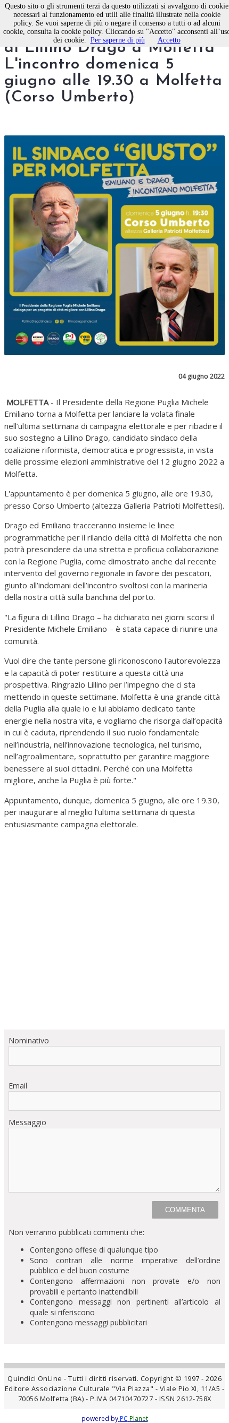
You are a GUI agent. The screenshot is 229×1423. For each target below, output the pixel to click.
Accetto (169, 40)
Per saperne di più (118, 40)
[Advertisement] (114, 929)
